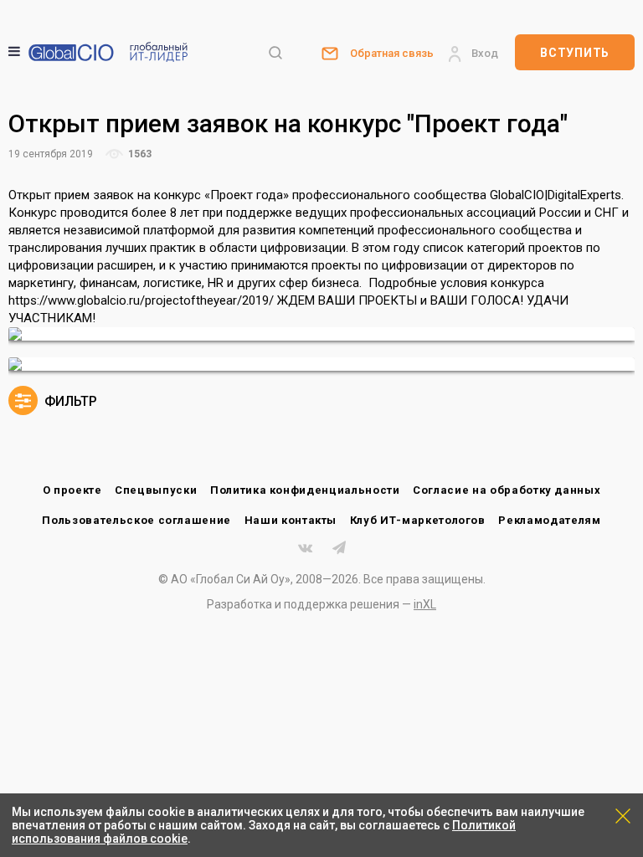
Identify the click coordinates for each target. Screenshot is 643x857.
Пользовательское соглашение (136, 520)
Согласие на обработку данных (506, 490)
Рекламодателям (549, 520)
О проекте (72, 490)
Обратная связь (392, 53)
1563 (139, 154)
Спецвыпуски (156, 490)
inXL (425, 604)
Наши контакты (290, 520)
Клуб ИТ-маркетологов (418, 520)
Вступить (575, 52)
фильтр (69, 401)
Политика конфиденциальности (305, 490)
